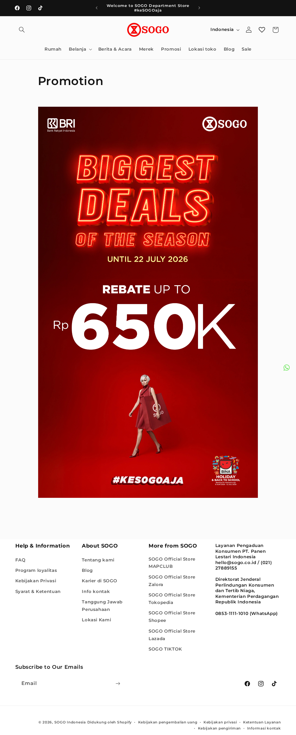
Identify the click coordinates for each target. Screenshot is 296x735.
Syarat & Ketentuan (38, 591)
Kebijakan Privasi (35, 580)
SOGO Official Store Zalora (172, 580)
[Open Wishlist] (262, 29)
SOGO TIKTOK (165, 649)
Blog (87, 570)
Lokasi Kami (96, 619)
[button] (22, 29)
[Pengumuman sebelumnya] (96, 8)
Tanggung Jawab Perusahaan (102, 605)
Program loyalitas (36, 570)
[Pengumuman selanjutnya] (199, 8)
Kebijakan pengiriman (219, 728)
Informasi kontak (264, 728)
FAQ (20, 560)
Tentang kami (98, 560)
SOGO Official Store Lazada (172, 635)
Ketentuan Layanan (262, 722)
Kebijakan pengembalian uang (167, 722)
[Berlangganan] (117, 683)
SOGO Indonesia (70, 722)
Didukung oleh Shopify (109, 722)
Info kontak (96, 591)
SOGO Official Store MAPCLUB (172, 563)
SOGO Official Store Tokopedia (172, 598)
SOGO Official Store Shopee (172, 616)
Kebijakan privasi (220, 722)
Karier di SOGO (99, 580)
